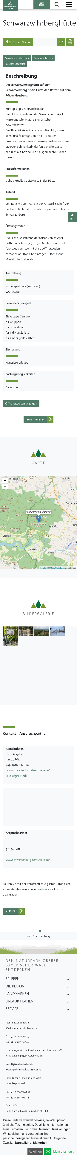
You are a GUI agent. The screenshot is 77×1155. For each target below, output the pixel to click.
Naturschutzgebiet (14, 63)
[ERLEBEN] (67, 980)
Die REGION (15, 986)
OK (48, 1151)
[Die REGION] (67, 987)
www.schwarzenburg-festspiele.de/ (28, 770)
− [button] (5, 486)
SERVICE (12, 1008)
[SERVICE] (67, 1010)
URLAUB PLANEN (19, 1001)
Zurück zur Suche (19, 42)
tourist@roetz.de (16, 776)
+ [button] (5, 480)
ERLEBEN (13, 978)
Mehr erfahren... (63, 1151)
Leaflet (43, 567)
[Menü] (68, 4)
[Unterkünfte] (41, 4)
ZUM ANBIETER (35, 419)
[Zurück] (50, 419)
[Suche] (56, 4)
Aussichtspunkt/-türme (17, 58)
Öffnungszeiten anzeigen (21, 403)
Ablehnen (35, 1151)
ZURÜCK (11, 911)
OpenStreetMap (57, 567)
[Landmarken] (67, 995)
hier (44, 889)
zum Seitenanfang (38, 936)
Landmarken (17, 993)
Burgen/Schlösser (43, 58)
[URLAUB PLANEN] (67, 1002)
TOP (72, 219)
